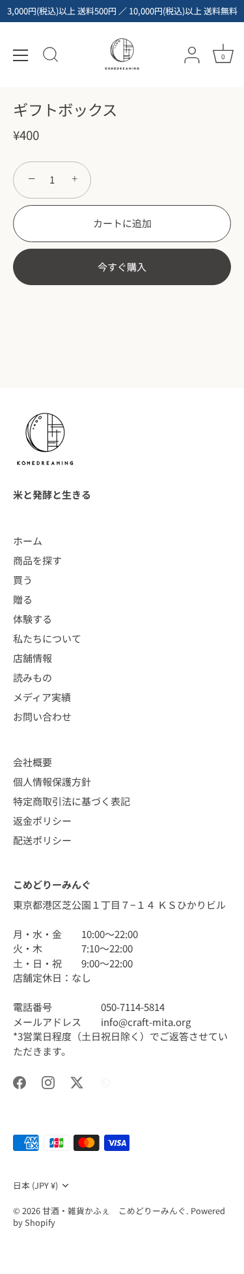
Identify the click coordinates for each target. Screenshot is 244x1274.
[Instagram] (48, 1081)
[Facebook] (19, 1081)
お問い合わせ (42, 716)
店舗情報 (32, 658)
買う (23, 580)
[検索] (50, 56)
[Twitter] (76, 1081)
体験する (32, 619)
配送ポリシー (42, 840)
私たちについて (47, 638)
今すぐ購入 (122, 266)
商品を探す (37, 560)
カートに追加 (122, 223)
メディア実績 (42, 697)
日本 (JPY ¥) (35, 1185)
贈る (23, 599)
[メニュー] (21, 55)
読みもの (32, 677)
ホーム (27, 540)
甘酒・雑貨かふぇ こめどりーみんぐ (114, 1210)
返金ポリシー (42, 820)
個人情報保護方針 (52, 781)
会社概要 (32, 762)
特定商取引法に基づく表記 (71, 801)
